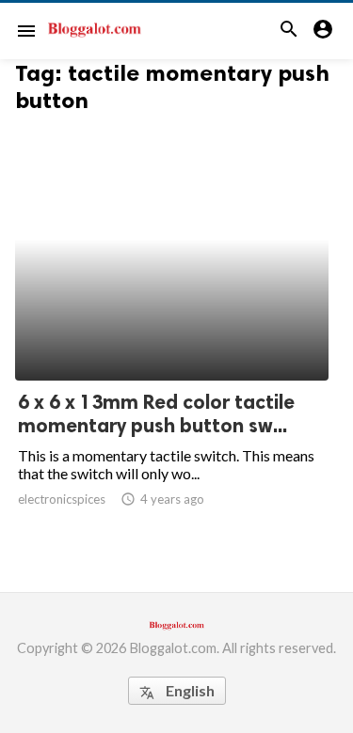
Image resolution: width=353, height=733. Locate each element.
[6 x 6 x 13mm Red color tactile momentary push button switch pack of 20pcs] (172, 331)
